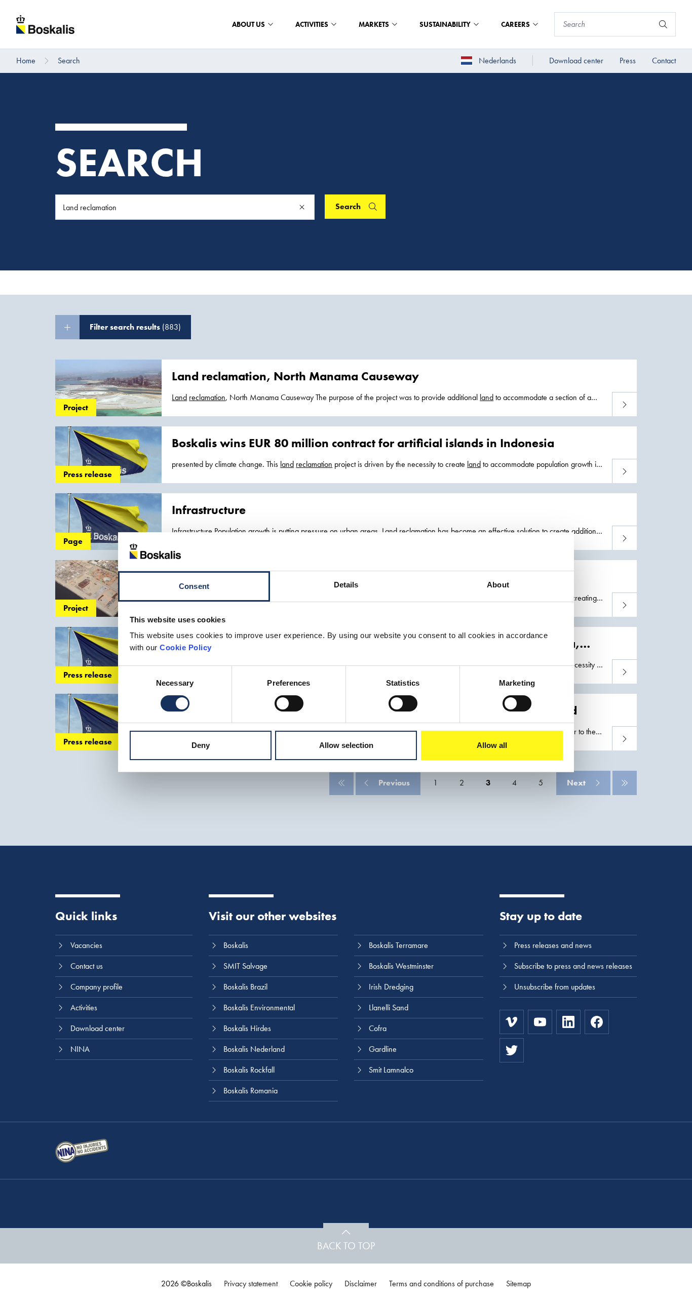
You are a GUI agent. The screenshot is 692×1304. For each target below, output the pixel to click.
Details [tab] (346, 584)
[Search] (663, 24)
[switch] (289, 703)
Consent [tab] (194, 586)
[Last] (624, 783)
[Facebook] (597, 1022)
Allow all (492, 745)
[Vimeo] (511, 1022)
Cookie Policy (186, 647)
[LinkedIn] (568, 1022)
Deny (200, 745)
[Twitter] (511, 1050)
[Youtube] (540, 1022)
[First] (341, 783)
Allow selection (346, 745)
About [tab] (498, 584)
